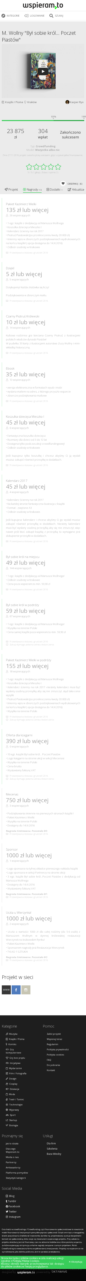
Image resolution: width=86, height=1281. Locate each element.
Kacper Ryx (77, 102)
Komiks (11, 1044)
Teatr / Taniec (16, 1099)
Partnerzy (11, 1162)
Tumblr (11, 1201)
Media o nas (12, 1157)
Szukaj (58, 15)
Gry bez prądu (16, 1057)
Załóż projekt (54, 1033)
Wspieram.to (26, 1273)
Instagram (14, 1216)
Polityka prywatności (58, 1049)
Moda (11, 1094)
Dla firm (51, 1143)
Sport (12, 1114)
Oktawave (59, 1272)
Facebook (14, 1206)
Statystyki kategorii (16, 1177)
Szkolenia (52, 1148)
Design (12, 1078)
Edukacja (14, 1088)
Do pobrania (53, 1064)
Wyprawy (13, 1109)
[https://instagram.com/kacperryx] (25, 993)
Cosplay (12, 1083)
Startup (12, 1120)
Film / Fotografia (17, 1073)
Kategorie (12, 15)
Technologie (15, 1104)
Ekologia (13, 1125)
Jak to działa (12, 1143)
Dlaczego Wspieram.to (12, 1150)
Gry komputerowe (13, 1051)
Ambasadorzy (13, 1167)
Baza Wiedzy (54, 1154)
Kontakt (51, 1070)
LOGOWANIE (36, 15)
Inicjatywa (14, 1062)
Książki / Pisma (13, 102)
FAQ (49, 1059)
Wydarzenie (15, 1068)
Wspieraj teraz (54, 1039)
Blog (11, 1196)
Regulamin (52, 1044)
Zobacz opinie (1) (49, 172)
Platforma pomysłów (17, 1172)
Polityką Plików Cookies (26, 1261)
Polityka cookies (55, 1054)
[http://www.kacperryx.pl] (6, 993)
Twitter (12, 1211)
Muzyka (12, 1033)
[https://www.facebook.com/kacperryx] (16, 993)
